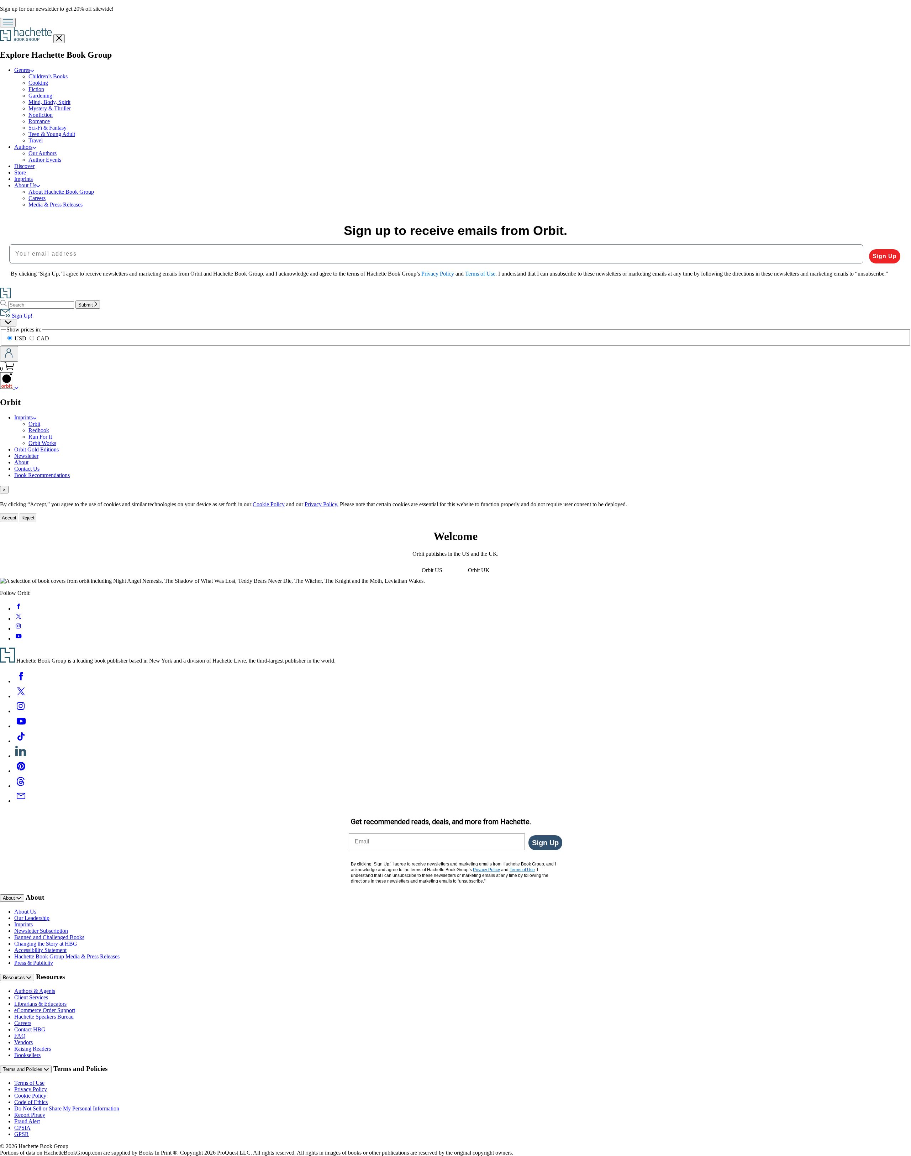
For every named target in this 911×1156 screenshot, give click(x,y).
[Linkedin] (21, 756)
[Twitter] (21, 696)
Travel (35, 140)
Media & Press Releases (55, 205)
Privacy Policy (30, 1089)
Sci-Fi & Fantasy (47, 128)
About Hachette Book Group (61, 192)
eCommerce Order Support (44, 1010)
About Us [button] (25, 185)
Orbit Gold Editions (36, 449)
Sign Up (885, 256)
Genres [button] (22, 70)
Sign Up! (21, 316)
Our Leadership (31, 918)
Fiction (36, 89)
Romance (39, 121)
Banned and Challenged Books (49, 937)
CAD (43, 338)
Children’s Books (48, 76)
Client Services (31, 997)
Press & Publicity (33, 963)
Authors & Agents (34, 991)
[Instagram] (21, 711)
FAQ (20, 1036)
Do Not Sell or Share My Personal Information (66, 1108)
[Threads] (21, 786)
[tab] (455, 489)
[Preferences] (8, 322)
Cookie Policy (269, 504)
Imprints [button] (23, 417)
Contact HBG (30, 1029)
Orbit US (432, 570)
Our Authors (42, 153)
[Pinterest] (21, 771)
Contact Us (27, 469)
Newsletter (26, 456)
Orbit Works (42, 443)
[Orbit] (17, 387)
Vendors (23, 1042)
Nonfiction (40, 115)
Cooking (38, 83)
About (21, 462)
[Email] (21, 801)
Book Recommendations (42, 475)
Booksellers (27, 1055)
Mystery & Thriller (49, 108)
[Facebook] (21, 681)
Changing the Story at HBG (45, 944)
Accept (9, 518)
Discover (24, 166)
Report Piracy (29, 1115)
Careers (37, 198)
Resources (14, 977)
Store (20, 172)
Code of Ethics (31, 1102)
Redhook (38, 430)
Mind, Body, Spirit (49, 102)
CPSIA (22, 1128)
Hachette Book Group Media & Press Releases (67, 956)
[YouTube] (21, 726)
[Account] (9, 354)
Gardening (40, 96)
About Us (25, 912)
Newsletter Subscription (41, 931)
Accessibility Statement (40, 950)
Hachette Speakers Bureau (44, 1017)
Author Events (44, 160)
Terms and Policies (23, 1069)
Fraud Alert (27, 1121)
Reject (28, 518)
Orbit (34, 424)
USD (21, 338)
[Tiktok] (21, 741)
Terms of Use (29, 1083)
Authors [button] (23, 147)
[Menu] (8, 22)
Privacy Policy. (321, 504)
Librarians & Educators (40, 1004)
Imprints (23, 179)
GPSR (21, 1134)
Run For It (40, 437)
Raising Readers (32, 1049)
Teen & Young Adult (51, 134)
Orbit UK (479, 570)
